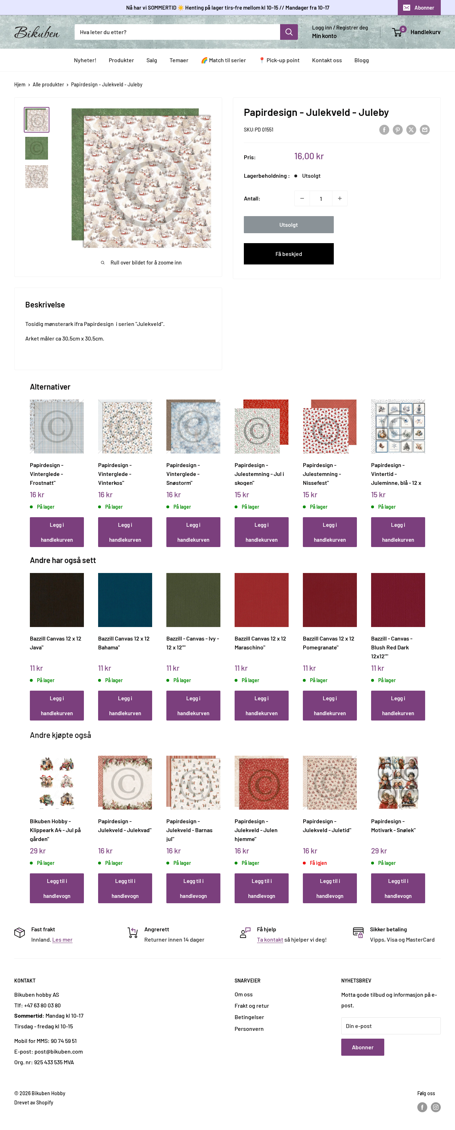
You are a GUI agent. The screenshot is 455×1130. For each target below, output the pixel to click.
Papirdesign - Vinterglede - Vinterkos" (115, 473)
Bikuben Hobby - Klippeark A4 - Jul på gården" (55, 830)
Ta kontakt (270, 939)
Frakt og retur (252, 1005)
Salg (151, 60)
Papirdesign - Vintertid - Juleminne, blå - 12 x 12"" (396, 473)
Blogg (361, 60)
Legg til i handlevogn (56, 888)
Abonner (424, 7)
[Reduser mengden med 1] (302, 198)
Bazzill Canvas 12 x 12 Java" (55, 642)
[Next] (423, 465)
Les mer (62, 939)
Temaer (179, 60)
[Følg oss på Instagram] (436, 1107)
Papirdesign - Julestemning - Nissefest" (322, 473)
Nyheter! (85, 60)
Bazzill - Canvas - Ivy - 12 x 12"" (192, 642)
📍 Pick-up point (279, 60)
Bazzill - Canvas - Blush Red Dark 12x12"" (391, 647)
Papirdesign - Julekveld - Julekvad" (124, 825)
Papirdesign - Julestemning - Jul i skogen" (259, 473)
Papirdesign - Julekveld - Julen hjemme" (256, 830)
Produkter (121, 60)
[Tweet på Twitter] (411, 129)
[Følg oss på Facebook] (422, 1107)
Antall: (252, 198)
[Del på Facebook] (384, 129)
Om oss (244, 994)
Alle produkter (48, 84)
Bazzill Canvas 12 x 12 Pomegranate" (328, 642)
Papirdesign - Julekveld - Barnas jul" (189, 830)
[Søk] (289, 32)
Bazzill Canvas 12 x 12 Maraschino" (260, 642)
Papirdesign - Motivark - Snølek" (393, 825)
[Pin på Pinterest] (398, 129)
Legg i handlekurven (57, 532)
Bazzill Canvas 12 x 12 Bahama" (124, 642)
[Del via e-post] (425, 129)
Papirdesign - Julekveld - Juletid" (327, 825)
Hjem (20, 84)
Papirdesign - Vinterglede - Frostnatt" (46, 473)
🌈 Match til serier (223, 60)
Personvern (249, 1028)
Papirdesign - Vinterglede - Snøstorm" (183, 473)
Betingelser (249, 1016)
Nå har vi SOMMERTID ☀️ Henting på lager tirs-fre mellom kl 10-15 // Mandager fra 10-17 (227, 7)
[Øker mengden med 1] (339, 198)
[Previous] (32, 465)
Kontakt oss (327, 60)
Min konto (324, 35)
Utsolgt (288, 224)
